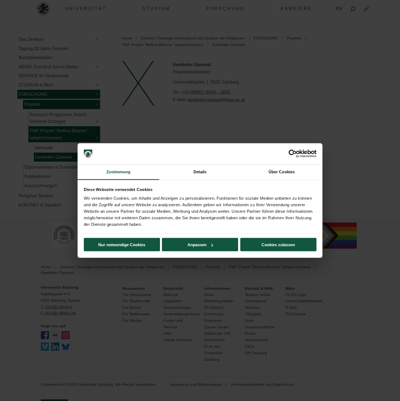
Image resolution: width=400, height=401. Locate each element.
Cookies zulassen (278, 244)
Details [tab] (200, 171)
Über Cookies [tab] (282, 171)
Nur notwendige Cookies (121, 244)
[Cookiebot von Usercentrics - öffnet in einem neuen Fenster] (292, 154)
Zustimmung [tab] (118, 171)
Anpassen (197, 244)
